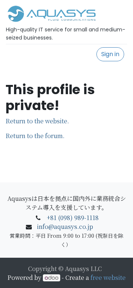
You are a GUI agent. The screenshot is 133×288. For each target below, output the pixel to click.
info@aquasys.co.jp (65, 226)
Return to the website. (37, 121)
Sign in (110, 54)
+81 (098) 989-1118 (73, 217)
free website (108, 277)
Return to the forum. (35, 135)
